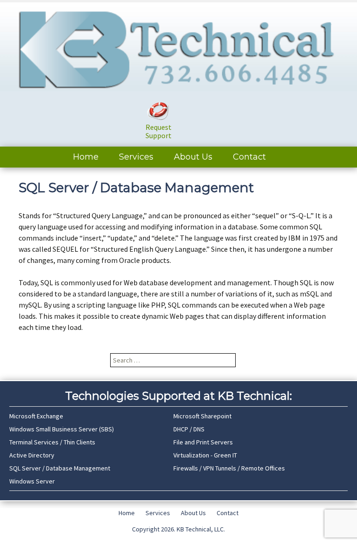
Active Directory (31, 455)
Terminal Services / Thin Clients (52, 442)
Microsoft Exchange (36, 416)
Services (136, 157)
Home (86, 157)
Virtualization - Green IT (205, 455)
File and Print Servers (203, 442)
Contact (249, 157)
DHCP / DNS (189, 429)
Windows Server (32, 481)
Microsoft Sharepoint (202, 416)
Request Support (158, 131)
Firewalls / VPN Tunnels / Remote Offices (229, 468)
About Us (193, 157)
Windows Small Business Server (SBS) (61, 429)
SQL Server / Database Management (59, 468)
